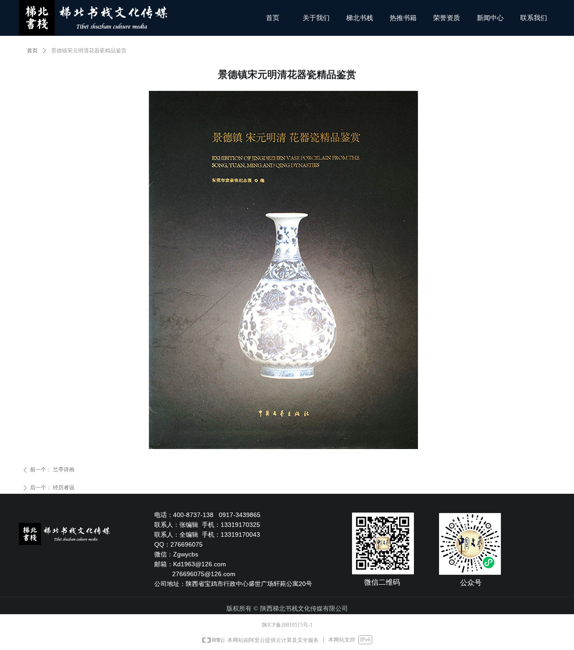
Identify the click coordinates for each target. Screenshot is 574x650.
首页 (32, 50)
